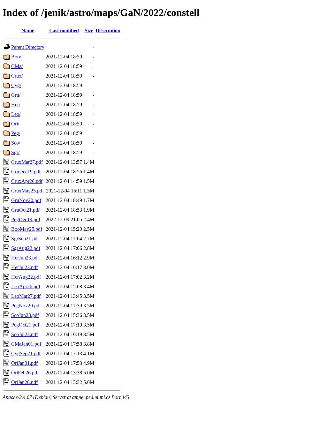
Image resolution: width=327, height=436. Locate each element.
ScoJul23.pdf (24, 334)
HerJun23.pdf (25, 257)
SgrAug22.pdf (25, 248)
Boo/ (16, 56)
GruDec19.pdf (26, 171)
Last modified (64, 30)
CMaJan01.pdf (26, 344)
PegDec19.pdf (25, 219)
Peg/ (15, 133)
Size (89, 30)
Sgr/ (15, 152)
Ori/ (15, 123)
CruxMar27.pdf (27, 162)
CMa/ (17, 66)
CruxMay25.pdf (27, 190)
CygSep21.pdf (26, 353)
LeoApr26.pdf (25, 286)
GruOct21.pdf (25, 210)
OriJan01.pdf (24, 363)
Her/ (15, 104)
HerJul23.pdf (24, 267)
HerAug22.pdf (26, 277)
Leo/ (15, 114)
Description (107, 30)
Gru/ (15, 95)
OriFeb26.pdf (25, 372)
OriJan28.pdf (24, 382)
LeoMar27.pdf (26, 296)
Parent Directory (27, 47)
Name (27, 30)
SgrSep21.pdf (25, 238)
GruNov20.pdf (26, 200)
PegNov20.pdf (26, 305)
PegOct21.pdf (25, 324)
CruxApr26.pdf (26, 181)
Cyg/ (16, 85)
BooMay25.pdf (26, 229)
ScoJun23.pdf (25, 315)
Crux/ (17, 76)
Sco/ (15, 143)
